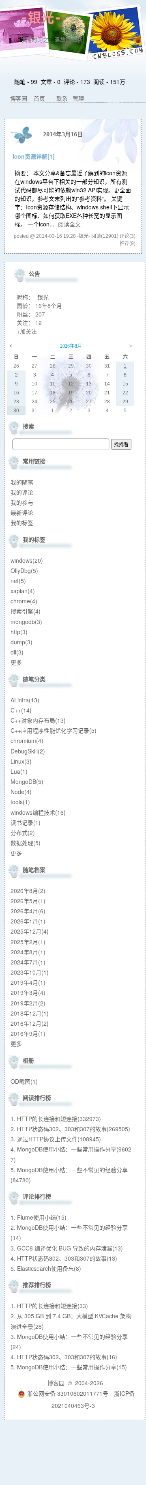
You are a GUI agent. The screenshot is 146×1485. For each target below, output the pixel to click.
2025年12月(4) (30, 931)
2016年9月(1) (28, 1033)
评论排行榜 (37, 1196)
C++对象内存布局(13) (38, 720)
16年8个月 (48, 305)
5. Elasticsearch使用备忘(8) (46, 1268)
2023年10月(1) (30, 972)
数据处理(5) (26, 843)
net (18, 581)
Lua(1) (19, 771)
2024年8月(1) (28, 952)
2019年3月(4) (28, 992)
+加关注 (27, 331)
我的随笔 (22, 482)
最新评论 (22, 512)
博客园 (18, 98)
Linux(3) (21, 761)
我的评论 (22, 492)
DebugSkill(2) (28, 751)
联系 (62, 98)
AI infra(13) (25, 700)
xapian (23, 591)
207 (40, 314)
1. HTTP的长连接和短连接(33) (49, 1306)
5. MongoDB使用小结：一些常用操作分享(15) (69, 1367)
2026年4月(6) (28, 911)
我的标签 (22, 523)
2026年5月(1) (28, 901)
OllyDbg (24, 570)
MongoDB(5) (27, 781)
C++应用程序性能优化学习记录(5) (54, 730)
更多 (16, 662)
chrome (24, 601)
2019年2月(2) (28, 1003)
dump (21, 642)
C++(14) (21, 710)
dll (17, 652)
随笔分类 (34, 679)
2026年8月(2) (28, 891)
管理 (78, 98)
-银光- (41, 18)
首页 (39, 98)
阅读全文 (69, 224)
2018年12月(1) (30, 1013)
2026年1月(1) (28, 921)
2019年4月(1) (28, 982)
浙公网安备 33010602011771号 (67, 1393)
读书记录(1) (26, 822)
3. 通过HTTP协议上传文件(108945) (56, 1139)
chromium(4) (27, 740)
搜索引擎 (26, 611)
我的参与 (22, 502)
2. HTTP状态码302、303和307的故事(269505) (70, 1129)
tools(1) (20, 802)
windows (27, 560)
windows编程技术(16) (38, 812)
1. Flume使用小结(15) (39, 1217)
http (19, 632)
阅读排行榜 (37, 1097)
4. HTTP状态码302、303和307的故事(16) (64, 1357)
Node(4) (21, 792)
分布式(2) (23, 833)
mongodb (26, 622)
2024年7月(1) (28, 962)
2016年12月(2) (30, 1023)
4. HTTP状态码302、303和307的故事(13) (64, 1258)
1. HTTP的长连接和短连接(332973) (56, 1119)
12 (38, 323)
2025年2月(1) (28, 942)
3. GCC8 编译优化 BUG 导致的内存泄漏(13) (67, 1248)
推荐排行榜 (37, 1285)
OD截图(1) (24, 1081)
